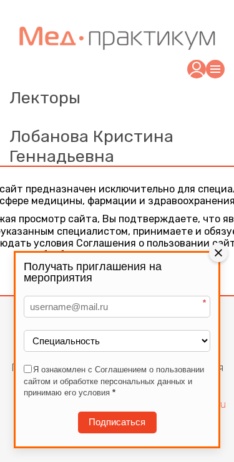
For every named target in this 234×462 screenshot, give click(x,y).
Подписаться (117, 422)
